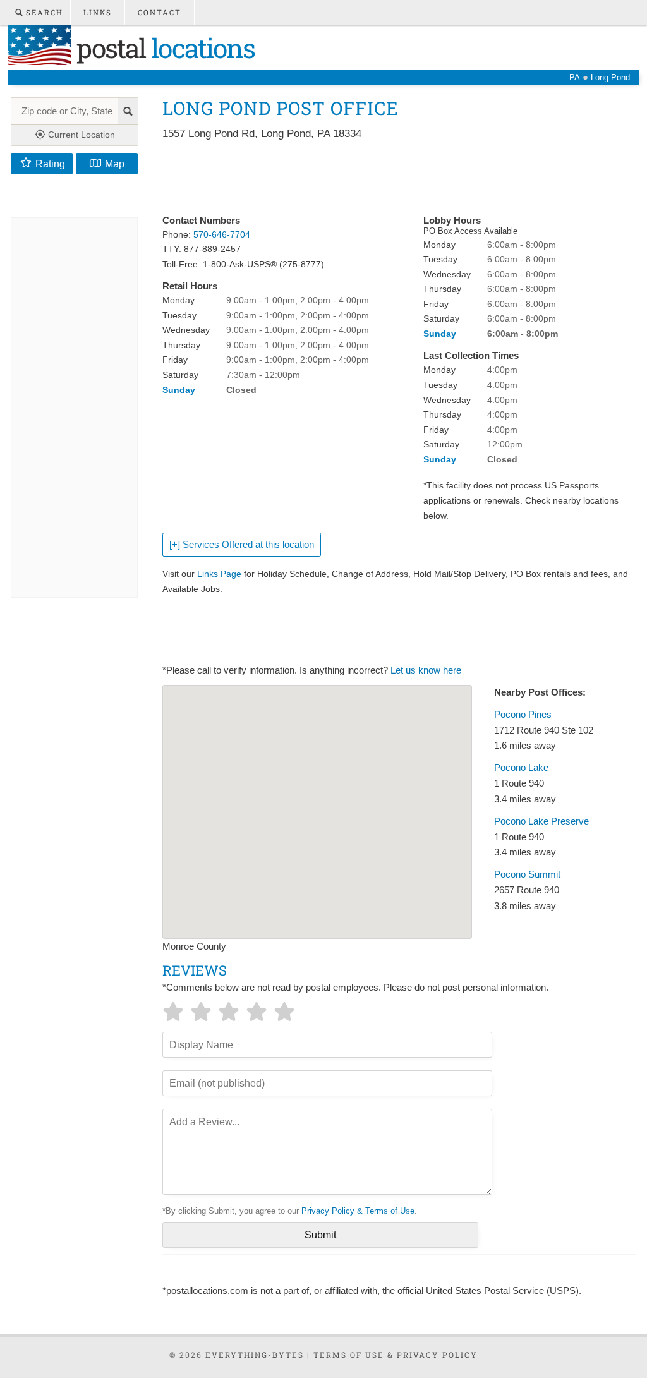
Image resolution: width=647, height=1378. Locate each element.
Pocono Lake (521, 768)
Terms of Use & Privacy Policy (395, 1355)
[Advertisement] (392, 178)
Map (114, 163)
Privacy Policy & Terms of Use (357, 1211)
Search (43, 12)
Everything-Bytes (254, 1355)
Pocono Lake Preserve (541, 821)
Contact (159, 12)
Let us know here (425, 670)
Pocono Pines (523, 715)
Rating (50, 163)
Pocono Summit (527, 874)
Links (97, 12)
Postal (163, 47)
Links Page (219, 574)
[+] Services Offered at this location (241, 545)
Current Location (80, 135)
